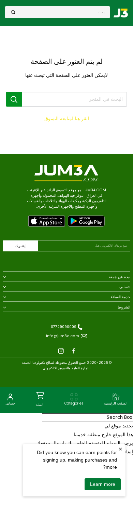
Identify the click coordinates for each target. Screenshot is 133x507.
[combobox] (60, 12)
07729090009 (63, 326)
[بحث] (13, 12)
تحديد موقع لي (118, 426)
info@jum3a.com (62, 336)
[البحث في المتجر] (14, 99)
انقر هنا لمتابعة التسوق (66, 118)
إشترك (20, 245)
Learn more (102, 484)
